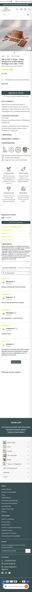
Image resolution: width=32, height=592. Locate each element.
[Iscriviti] (28, 551)
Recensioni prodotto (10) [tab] (9, 267)
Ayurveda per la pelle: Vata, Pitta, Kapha (16, 427)
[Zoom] (29, 48)
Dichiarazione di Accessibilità (11, 536)
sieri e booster (15, 56)
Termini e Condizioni (8, 519)
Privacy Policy (6, 522)
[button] (6, 70)
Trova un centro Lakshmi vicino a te (17, 96)
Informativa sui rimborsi (9, 533)
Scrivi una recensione (16, 222)
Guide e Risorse (6, 489)
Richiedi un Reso (7, 530)
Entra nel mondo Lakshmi (9, 503)
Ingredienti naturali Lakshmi (16, 429)
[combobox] (16, 15)
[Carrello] (25, 9)
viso (8, 56)
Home (3, 56)
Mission (4, 512)
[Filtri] (3, 273)
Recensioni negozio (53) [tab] (24, 267)
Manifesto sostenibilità (9, 492)
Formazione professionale (10, 500)
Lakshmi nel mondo (8, 509)
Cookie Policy (6, 525)
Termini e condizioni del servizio (12, 527)
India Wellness (6, 498)
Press (3, 495)
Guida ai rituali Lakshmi (16, 432)
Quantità (5, 84)
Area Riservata (6, 506)
